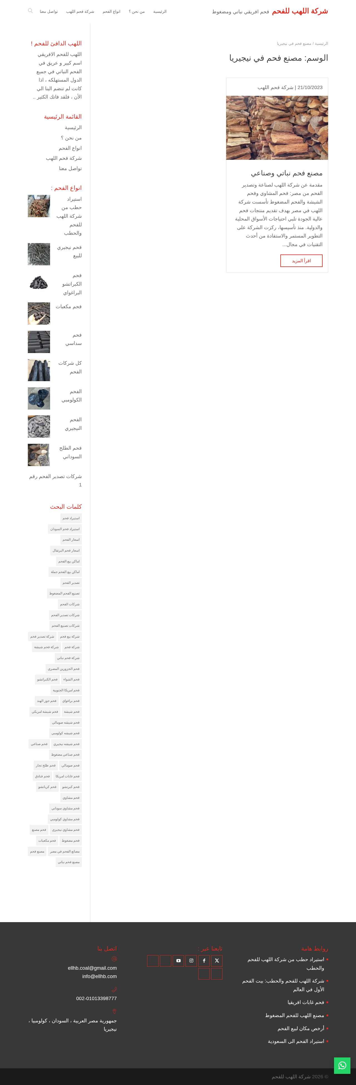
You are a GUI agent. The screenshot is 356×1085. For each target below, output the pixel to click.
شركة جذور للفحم (71, 906)
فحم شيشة (72, 712)
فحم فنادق (42, 776)
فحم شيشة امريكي (45, 712)
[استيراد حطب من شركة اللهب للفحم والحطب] (39, 207)
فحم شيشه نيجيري (66, 744)
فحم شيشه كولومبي (65, 733)
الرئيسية (73, 127)
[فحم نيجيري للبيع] (39, 255)
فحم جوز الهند (46, 701)
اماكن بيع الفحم (69, 561)
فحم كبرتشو (71, 787)
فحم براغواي (71, 701)
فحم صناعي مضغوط (65, 754)
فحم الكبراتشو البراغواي (72, 284)
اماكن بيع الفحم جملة (65, 572)
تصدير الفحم (71, 583)
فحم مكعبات (69, 306)
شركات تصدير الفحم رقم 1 (55, 481)
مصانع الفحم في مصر (65, 851)
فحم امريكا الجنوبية (66, 690)
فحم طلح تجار (46, 765)
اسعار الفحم (71, 540)
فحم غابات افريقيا (306, 1002)
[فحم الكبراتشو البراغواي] (39, 283)
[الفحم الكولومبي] (39, 399)
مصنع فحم (37, 851)
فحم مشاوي (71, 798)
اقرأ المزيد (301, 260)
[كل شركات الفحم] (39, 371)
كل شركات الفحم (70, 367)
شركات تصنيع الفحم (66, 626)
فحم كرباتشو (47, 787)
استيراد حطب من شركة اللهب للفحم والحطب (69, 216)
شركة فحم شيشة (46, 647)
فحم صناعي (39, 744)
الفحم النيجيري (73, 424)
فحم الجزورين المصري (64, 669)
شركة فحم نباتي (68, 658)
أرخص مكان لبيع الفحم (301, 1028)
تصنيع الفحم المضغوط (64, 593)
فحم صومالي (70, 765)
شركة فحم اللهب (275, 87)
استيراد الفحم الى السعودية (296, 1041)
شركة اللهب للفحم (291, 1076)
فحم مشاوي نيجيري (66, 830)
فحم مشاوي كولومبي (65, 819)
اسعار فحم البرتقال (66, 550)
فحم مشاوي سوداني (65, 808)
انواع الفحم (70, 148)
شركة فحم (72, 647)
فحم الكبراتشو (47, 679)
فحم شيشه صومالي (66, 722)
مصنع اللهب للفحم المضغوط (294, 1015)
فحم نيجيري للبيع (69, 251)
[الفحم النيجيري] (39, 427)
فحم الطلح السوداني (70, 452)
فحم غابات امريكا (68, 776)
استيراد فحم (71, 518)
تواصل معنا (70, 168)
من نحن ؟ (71, 138)
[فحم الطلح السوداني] (39, 456)
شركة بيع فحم (70, 636)
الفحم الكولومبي (71, 396)
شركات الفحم (70, 604)
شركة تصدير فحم (42, 636)
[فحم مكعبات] (39, 314)
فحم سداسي (73, 339)
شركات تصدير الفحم (65, 615)
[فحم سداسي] (39, 343)
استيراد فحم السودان (65, 529)
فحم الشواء (71, 679)
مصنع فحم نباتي (69, 862)
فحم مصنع (39, 830)
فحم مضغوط (71, 840)
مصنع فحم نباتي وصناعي (287, 173)
